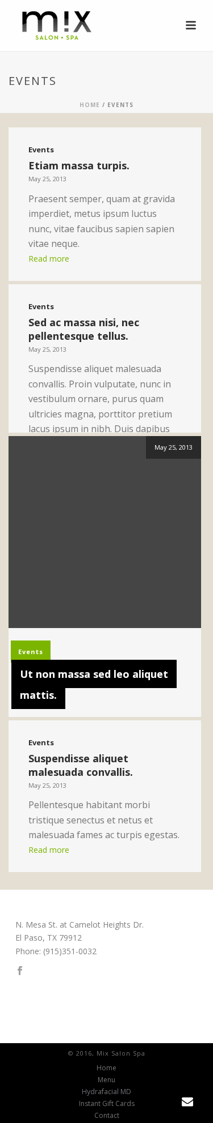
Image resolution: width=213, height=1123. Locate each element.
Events (41, 149)
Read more (48, 258)
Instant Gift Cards (107, 1103)
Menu (106, 1079)
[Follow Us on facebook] (19, 971)
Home (90, 105)
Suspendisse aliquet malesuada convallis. (80, 764)
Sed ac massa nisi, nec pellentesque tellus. (83, 328)
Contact (106, 1115)
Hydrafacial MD (106, 1091)
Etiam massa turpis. (79, 165)
